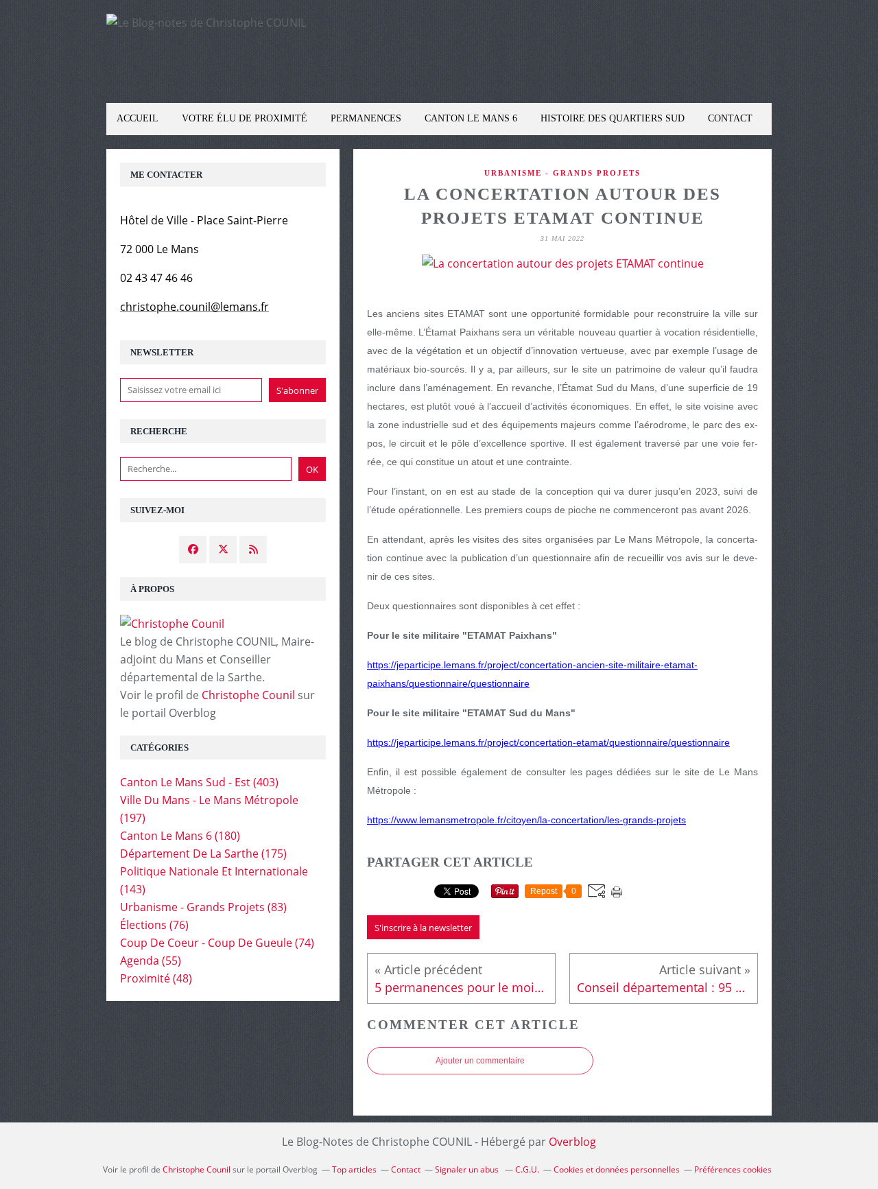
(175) (203, 853)
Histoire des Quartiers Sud (613, 118)
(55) (150, 960)
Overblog (572, 1141)
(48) (156, 978)
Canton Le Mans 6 (471, 118)
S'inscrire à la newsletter (423, 927)
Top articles (354, 1169)
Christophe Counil (248, 695)
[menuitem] (137, 119)
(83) (203, 907)
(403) (199, 782)
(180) (180, 835)
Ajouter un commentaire (480, 1061)
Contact (730, 118)
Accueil (137, 118)
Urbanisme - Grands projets (562, 173)
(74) (217, 942)
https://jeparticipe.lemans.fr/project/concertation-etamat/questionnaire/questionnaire (548, 742)
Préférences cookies (733, 1169)
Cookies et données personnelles (617, 1169)
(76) (154, 924)
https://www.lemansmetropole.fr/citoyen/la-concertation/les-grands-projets (526, 819)
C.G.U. (527, 1169)
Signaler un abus (468, 1169)
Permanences (366, 118)
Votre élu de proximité (244, 118)
